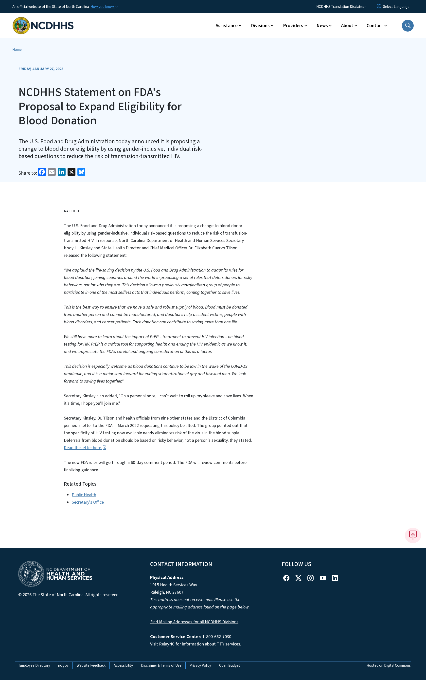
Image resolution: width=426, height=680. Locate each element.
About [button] (347, 25)
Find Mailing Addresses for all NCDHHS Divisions (194, 622)
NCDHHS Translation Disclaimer (341, 6)
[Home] (43, 20)
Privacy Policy (200, 665)
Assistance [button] (227, 25)
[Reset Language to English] (379, 6)
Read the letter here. (83, 448)
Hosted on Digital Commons (389, 665)
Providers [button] (293, 25)
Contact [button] (375, 25)
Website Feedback (91, 665)
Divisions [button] (260, 25)
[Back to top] (413, 535)
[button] (408, 26)
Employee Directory (34, 665)
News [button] (322, 25)
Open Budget (229, 665)
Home (17, 49)
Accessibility (123, 665)
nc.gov (63, 665)
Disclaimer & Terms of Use (161, 665)
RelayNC (167, 644)
